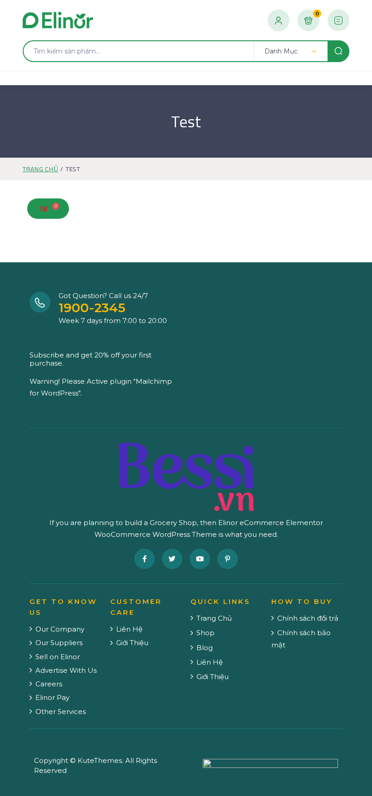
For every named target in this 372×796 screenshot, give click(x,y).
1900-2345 (92, 307)
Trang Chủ (214, 618)
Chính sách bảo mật (301, 638)
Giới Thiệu (132, 642)
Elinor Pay (52, 697)
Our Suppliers (59, 642)
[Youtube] (200, 559)
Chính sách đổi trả (307, 618)
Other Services (60, 711)
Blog (204, 647)
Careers (48, 684)
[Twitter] (172, 559)
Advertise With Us (66, 670)
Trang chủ (40, 169)
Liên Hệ (129, 629)
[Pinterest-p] (227, 559)
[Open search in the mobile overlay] (186, 51)
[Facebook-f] (144, 559)
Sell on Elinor (57, 656)
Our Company (59, 629)
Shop (205, 632)
